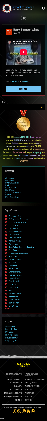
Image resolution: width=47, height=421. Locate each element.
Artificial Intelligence (36, 137)
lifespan (28, 152)
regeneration (34, 155)
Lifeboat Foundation (18, 407)
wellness (24, 161)
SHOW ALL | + (8, 308)
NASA (43, 153)
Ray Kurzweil (10, 188)
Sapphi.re (40, 407)
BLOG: (26, 382)
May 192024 (9, 32)
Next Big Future (11, 335)
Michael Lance (15, 293)
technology (28, 158)
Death (41, 143)
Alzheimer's (17, 137)
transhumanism (39, 158)
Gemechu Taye (15, 238)
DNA (7, 185)
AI (13, 137)
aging (9, 137)
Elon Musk (9, 190)
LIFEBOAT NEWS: (30, 374)
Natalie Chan (14, 278)
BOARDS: (27, 386)
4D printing (9, 180)
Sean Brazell (14, 281)
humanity (16, 150)
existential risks (11, 147)
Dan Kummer (14, 250)
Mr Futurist (9, 332)
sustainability (19, 158)
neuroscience (25, 81)
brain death (21, 143)
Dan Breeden (15, 81)
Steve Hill (12, 284)
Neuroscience (5, 155)
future (23, 146)
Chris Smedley (14, 306)
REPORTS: (28, 389)
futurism (28, 147)
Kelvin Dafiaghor (15, 241)
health (38, 146)
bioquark (18, 140)
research (43, 155)
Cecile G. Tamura (15, 259)
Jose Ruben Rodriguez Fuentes (21, 247)
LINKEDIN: (10, 379)
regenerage (24, 155)
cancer (26, 143)
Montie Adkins (14, 300)
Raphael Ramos (15, 275)
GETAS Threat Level (23, 366)
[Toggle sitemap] (38, 8)
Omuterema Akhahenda (18, 253)
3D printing (9, 178)
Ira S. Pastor (14, 303)
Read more (23, 89)
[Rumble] (33, 411)
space (13, 158)
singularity (8, 158)
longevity (37, 152)
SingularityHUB (11, 341)
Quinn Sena (13, 225)
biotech (27, 140)
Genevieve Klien (15, 216)
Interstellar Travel (39, 150)
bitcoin (8, 143)
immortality (29, 149)
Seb (10, 290)
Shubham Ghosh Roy (17, 222)
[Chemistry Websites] (23, 121)
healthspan (9, 149)
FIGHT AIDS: (11, 389)
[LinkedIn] (24, 411)
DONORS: (16, 386)
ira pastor (7, 152)
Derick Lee (13, 266)
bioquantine (9, 141)
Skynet (8, 195)
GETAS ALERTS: (29, 379)
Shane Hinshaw (15, 272)
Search (42, 107)
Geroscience (10, 326)
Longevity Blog (11, 329)
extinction (18, 146)
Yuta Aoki (13, 262)
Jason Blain (13, 297)
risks (4, 158)
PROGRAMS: (28, 393)
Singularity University (13, 192)
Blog (23, 18)
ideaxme (21, 150)
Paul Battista (14, 235)
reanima (16, 155)
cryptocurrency (32, 143)
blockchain (15, 143)
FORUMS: (17, 400)
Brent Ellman (14, 287)
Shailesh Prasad (15, 232)
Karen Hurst (13, 244)
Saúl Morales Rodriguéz (18, 219)
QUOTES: (27, 400)
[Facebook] (15, 411)
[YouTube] (28, 411)
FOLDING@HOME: (9, 393)
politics (11, 155)
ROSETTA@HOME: (9, 396)
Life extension (18, 152)
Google (32, 146)
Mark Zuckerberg (12, 197)
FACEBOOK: (8, 374)
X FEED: (10, 382)
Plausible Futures (12, 338)
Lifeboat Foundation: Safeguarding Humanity (18, 8)
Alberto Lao (13, 269)
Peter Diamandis (12, 183)
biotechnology (37, 140)
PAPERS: (27, 396)
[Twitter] (19, 411)
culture (37, 143)
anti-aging (26, 137)
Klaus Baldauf (14, 256)
